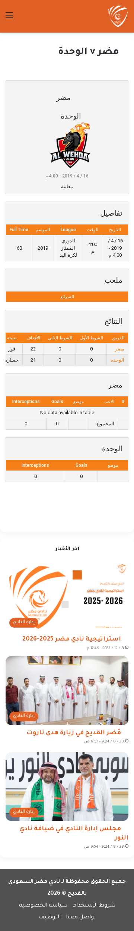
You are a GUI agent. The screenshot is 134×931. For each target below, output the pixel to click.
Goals (57, 401)
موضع (78, 401)
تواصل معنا (81, 918)
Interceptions (26, 401)
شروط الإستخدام (94, 906)
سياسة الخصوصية (43, 906)
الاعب (108, 401)
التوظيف (50, 918)
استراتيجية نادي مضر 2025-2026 (71, 639)
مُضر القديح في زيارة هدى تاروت (73, 733)
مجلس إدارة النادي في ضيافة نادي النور (73, 834)
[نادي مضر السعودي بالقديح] (118, 16)
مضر (119, 349)
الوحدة (117, 360)
